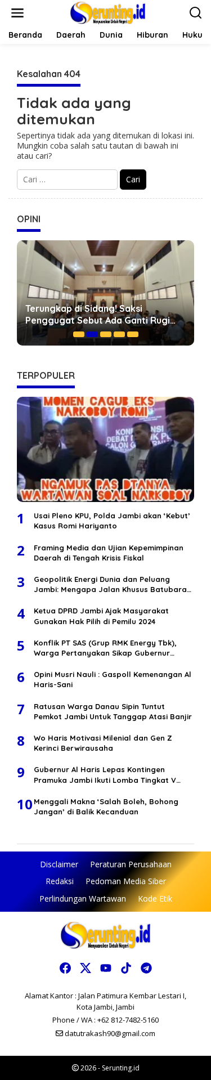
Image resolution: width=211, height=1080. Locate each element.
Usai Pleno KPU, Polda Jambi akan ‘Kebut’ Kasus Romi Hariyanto (112, 520)
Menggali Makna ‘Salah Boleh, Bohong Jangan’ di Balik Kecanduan (106, 806)
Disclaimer (59, 864)
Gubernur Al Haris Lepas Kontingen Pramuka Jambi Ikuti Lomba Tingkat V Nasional (105, 775)
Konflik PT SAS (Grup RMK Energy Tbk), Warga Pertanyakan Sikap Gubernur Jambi (105, 648)
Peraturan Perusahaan (131, 864)
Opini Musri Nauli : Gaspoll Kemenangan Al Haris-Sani (112, 679)
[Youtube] (105, 968)
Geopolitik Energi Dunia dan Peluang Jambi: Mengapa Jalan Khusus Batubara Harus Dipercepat (110, 584)
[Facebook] (65, 968)
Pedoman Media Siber (126, 881)
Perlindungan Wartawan (82, 898)
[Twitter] (85, 968)
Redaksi (60, 881)
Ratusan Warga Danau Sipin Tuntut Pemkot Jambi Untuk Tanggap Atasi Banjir (113, 711)
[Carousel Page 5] (132, 334)
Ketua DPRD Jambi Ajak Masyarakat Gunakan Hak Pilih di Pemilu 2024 (101, 615)
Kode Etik (155, 898)
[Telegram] (146, 968)
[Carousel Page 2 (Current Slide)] (92, 334)
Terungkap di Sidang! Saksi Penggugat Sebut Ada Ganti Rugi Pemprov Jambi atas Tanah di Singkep (97, 314)
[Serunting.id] (107, 12)
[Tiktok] (126, 968)
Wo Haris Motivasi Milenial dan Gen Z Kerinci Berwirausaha (103, 742)
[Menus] (17, 13)
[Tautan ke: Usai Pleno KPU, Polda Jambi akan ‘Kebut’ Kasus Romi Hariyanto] (105, 449)
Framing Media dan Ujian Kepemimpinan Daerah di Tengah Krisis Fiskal (108, 552)
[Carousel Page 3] (105, 334)
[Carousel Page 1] (78, 334)
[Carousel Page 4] (119, 334)
